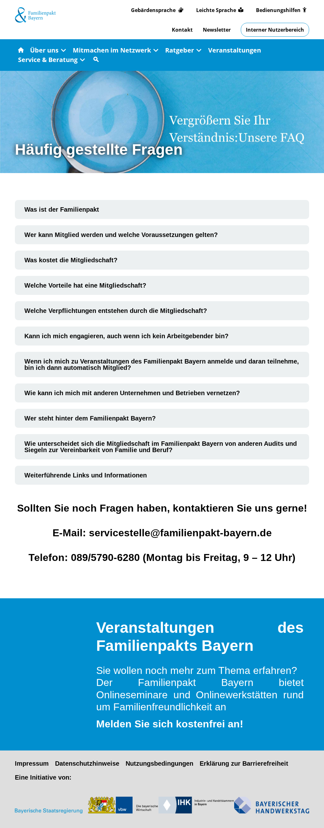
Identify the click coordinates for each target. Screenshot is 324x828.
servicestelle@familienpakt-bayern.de (180, 533)
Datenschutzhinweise (87, 763)
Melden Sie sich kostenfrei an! (169, 724)
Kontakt (182, 29)
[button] (162, 209)
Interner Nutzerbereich (275, 29)
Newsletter (217, 29)
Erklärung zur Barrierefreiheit (244, 763)
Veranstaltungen (234, 50)
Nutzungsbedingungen (159, 763)
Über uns (44, 50)
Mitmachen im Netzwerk (112, 50)
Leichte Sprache (216, 10)
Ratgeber (179, 50)
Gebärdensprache (153, 10)
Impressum (32, 763)
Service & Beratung (48, 59)
